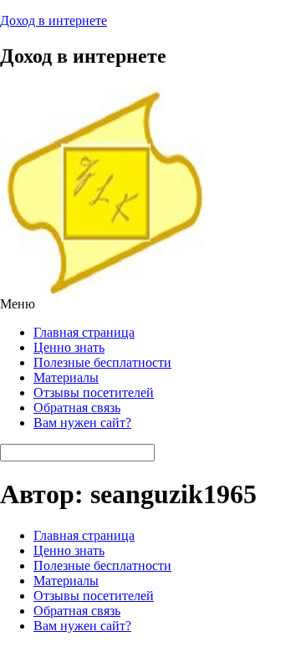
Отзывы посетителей (93, 392)
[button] (150, 304)
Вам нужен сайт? (82, 422)
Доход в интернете (53, 20)
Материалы (66, 377)
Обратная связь (76, 407)
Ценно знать (69, 347)
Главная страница (84, 332)
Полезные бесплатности (102, 362)
